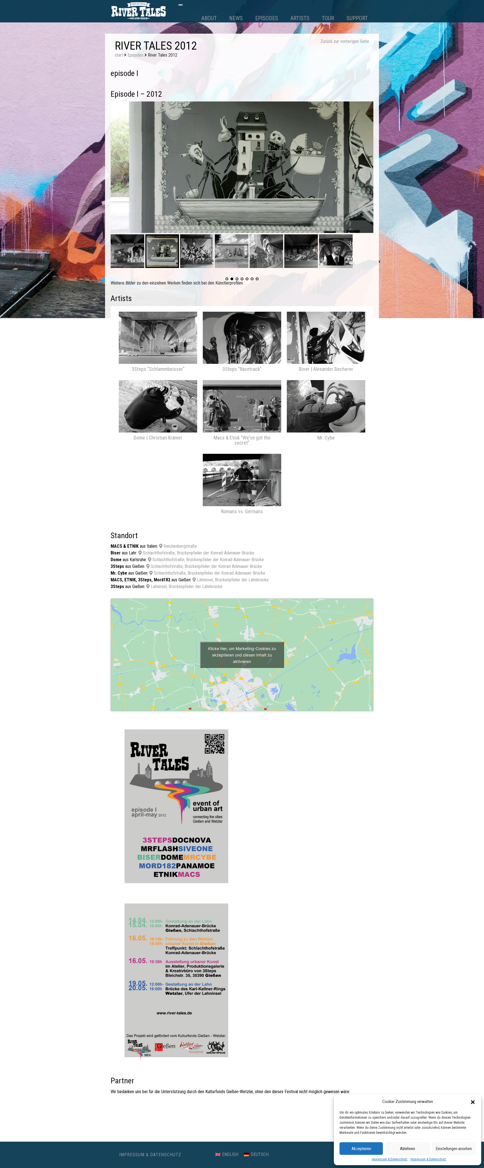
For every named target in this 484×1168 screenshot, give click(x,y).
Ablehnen (407, 1148)
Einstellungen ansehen (454, 1148)
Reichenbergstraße (179, 546)
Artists (300, 18)
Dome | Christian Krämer (158, 438)
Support (357, 18)
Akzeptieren (361, 1148)
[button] (473, 1101)
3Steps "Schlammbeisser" (158, 369)
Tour (328, 18)
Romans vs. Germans (242, 511)
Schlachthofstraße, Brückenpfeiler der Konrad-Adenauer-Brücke (198, 553)
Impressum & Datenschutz (390, 1159)
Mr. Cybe (326, 438)
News (236, 18)
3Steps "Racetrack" (242, 369)
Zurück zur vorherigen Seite (344, 41)
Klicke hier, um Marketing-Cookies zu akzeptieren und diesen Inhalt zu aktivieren (242, 655)
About (209, 18)
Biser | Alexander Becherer (326, 369)
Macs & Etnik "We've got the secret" (242, 440)
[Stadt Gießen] (176, 1102)
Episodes (266, 18)
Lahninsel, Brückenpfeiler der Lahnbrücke (232, 579)
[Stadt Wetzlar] (307, 1102)
